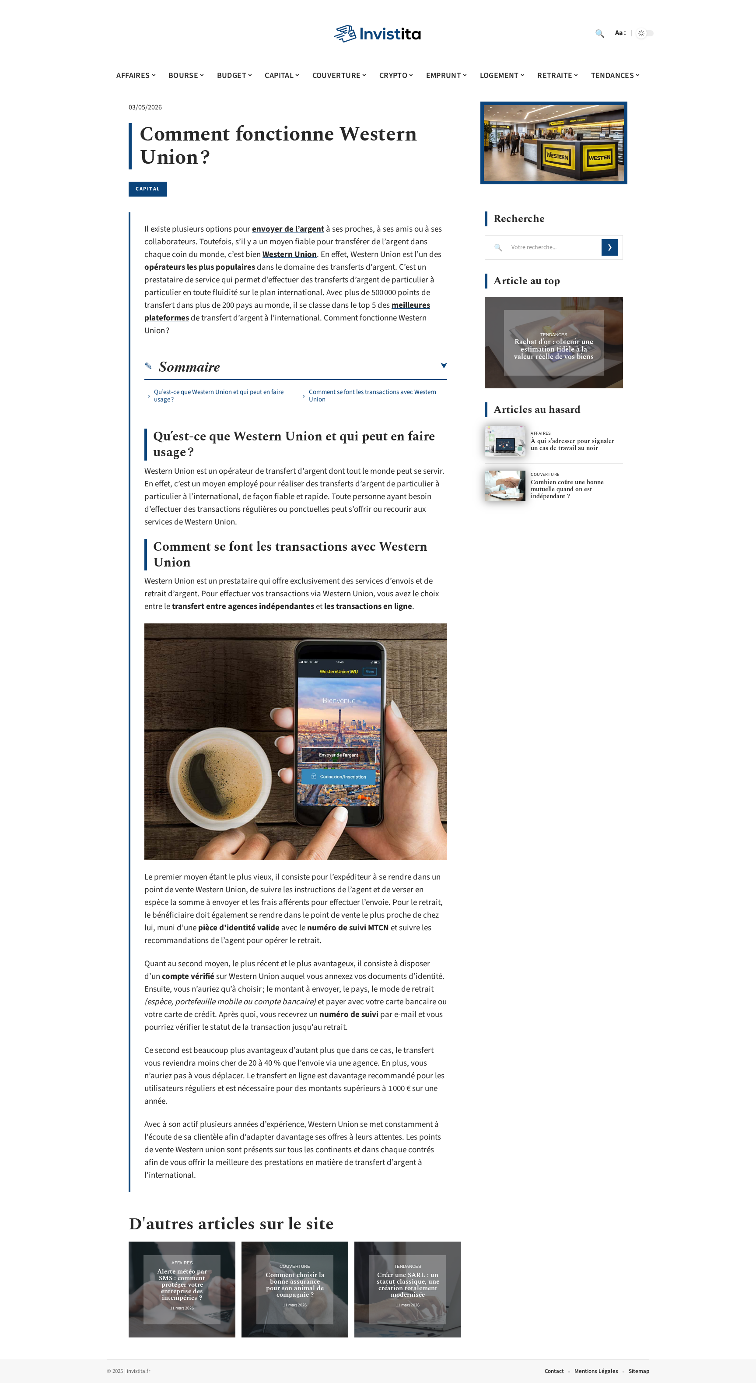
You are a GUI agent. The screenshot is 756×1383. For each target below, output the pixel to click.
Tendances (407, 1266)
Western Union (289, 254)
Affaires (182, 1262)
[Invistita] (378, 33)
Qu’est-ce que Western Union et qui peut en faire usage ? (219, 395)
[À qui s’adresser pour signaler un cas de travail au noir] (505, 441)
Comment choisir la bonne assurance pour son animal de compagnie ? (295, 1285)
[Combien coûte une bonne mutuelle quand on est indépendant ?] (505, 486)
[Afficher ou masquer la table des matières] (333, 366)
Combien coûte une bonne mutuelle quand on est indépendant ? (567, 489)
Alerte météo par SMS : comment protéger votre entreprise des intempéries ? (182, 1285)
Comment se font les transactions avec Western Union (372, 395)
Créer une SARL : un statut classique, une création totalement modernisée (408, 1285)
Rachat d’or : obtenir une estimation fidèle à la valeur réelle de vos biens (554, 349)
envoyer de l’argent (288, 229)
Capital (148, 189)
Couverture (295, 1266)
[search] (600, 33)
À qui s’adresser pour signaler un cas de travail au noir (572, 444)
